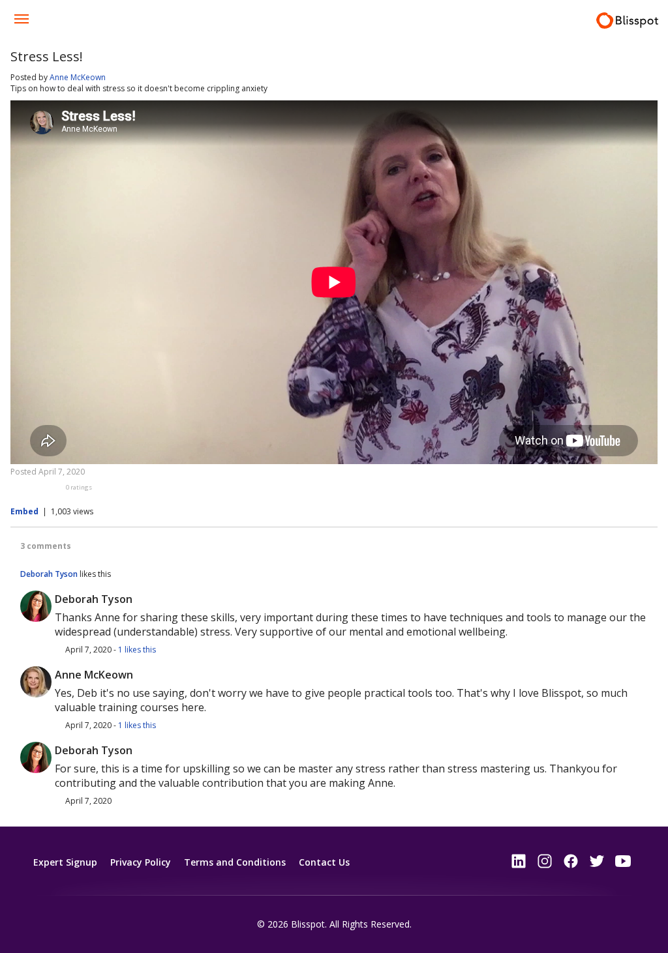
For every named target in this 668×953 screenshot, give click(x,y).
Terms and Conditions (235, 862)
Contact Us (324, 862)
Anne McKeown (78, 77)
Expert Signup (65, 862)
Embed (24, 511)
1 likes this (137, 649)
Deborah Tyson (49, 573)
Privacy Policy (140, 862)
